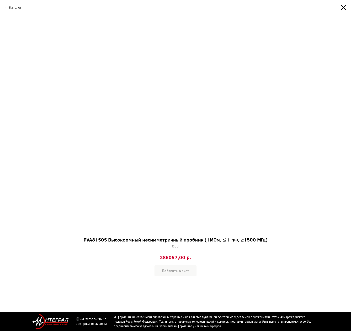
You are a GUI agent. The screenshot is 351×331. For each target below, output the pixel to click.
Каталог (15, 7)
